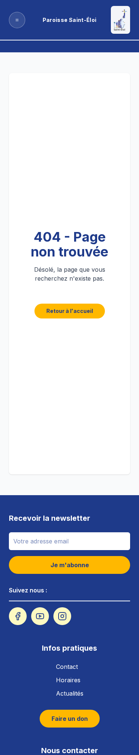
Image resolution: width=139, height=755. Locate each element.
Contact (67, 666)
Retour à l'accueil (69, 311)
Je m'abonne (69, 565)
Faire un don (70, 718)
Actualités (69, 693)
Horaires (68, 680)
